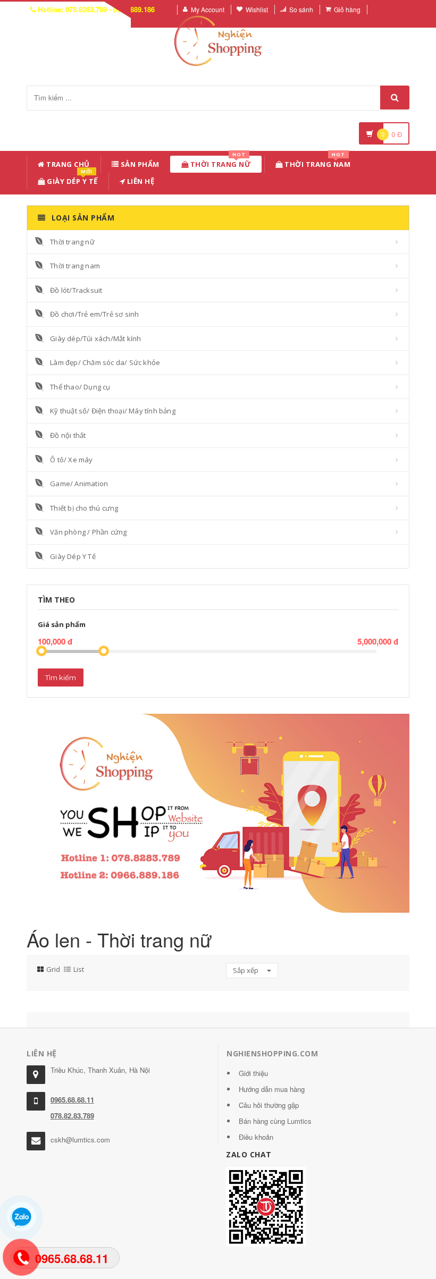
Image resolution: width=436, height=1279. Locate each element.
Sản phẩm (139, 164)
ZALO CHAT (249, 1154)
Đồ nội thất (68, 435)
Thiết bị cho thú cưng (84, 508)
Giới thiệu (253, 1073)
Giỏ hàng (347, 9)
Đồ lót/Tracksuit (76, 290)
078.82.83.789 (72, 1116)
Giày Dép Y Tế (71, 179)
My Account (207, 9)
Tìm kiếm (60, 677)
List (78, 969)
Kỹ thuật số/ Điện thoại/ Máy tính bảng (112, 411)
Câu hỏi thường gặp (269, 1105)
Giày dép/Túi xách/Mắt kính (95, 338)
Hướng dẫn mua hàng (272, 1089)
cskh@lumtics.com (80, 1139)
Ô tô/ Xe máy (71, 459)
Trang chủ (67, 164)
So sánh (301, 9)
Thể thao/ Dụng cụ (80, 387)
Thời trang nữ (72, 242)
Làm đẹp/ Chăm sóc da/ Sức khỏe (105, 362)
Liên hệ (139, 181)
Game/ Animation (79, 483)
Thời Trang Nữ (219, 162)
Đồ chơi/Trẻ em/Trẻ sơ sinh (94, 314)
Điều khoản (256, 1137)
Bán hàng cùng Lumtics (275, 1121)
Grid (53, 969)
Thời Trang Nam (317, 162)
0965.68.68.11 (72, 1100)
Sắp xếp (246, 970)
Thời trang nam (75, 265)
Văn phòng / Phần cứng (88, 532)
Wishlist (257, 9)
